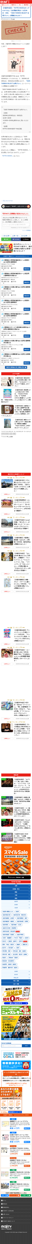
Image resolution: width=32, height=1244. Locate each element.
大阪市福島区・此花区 (8, 918)
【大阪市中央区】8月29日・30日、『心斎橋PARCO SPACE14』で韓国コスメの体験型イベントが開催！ (22, 838)
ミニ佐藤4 (10, 436)
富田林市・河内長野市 (8, 961)
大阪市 (17, 911)
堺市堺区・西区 (6, 951)
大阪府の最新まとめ (7, 911)
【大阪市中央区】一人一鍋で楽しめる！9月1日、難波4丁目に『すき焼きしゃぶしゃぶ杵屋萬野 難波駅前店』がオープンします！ (22, 812)
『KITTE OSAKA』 (7, 156)
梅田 (14, 433)
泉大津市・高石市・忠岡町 (20, 954)
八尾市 (17, 947)
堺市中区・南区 (6, 954)
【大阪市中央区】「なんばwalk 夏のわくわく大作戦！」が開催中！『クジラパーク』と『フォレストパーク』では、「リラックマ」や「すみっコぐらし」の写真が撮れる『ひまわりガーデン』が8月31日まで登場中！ (22, 562)
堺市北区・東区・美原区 (19, 951)
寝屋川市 (25, 944)
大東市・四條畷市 (7, 938)
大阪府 (13, 19)
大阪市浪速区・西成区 (8, 934)
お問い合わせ (6, 1214)
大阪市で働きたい (9, 256)
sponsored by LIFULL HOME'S (21, 1115)
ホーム (4, 1200)
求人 (20, 4)
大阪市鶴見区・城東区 (8, 921)
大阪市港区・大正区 (16, 924)
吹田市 (27, 938)
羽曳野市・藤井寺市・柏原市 (9, 967)
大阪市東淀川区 (6, 915)
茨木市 (4, 941)
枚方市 (4, 947)
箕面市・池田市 (13, 941)
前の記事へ (7, 236)
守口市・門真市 (18, 938)
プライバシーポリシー (8, 1217)
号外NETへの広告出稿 (8, 1210)
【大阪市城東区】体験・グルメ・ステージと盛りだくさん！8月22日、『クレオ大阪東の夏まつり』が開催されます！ (22, 584)
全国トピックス (5, 4)
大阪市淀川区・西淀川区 (19, 915)
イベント (4, 436)
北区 (11, 433)
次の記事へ (24, 236)
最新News (13, 4)
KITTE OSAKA (5, 433)
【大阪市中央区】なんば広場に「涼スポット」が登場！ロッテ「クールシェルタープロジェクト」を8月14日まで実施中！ (22, 524)
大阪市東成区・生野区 (22, 921)
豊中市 (23, 941)
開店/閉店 (26, 4)
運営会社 (5, 1204)
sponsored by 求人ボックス (22, 256)
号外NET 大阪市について (9, 1221)
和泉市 (4, 957)
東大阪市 (11, 947)
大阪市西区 (5, 924)
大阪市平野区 (20, 934)
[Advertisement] (16, 456)
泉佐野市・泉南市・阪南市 (9, 964)
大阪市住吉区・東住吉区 (10, 931)
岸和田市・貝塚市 (13, 957)
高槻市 (18, 944)
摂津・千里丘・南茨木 (8, 944)
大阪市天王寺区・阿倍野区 (9, 928)
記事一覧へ (16, 236)
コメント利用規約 (26, 230)
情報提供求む (6, 1207)
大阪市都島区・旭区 (22, 918)
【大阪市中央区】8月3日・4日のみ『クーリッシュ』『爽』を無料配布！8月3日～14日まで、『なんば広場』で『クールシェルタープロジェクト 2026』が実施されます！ (22, 709)
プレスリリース (8, 201)
